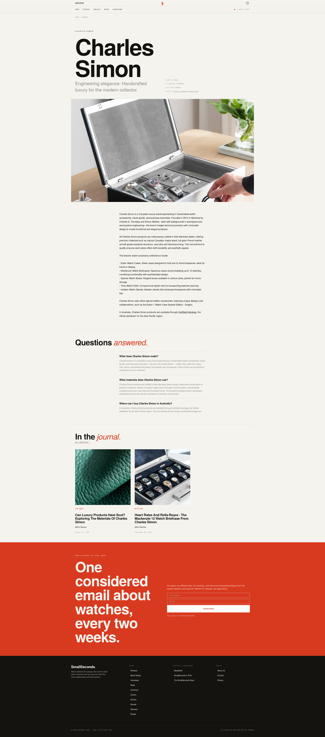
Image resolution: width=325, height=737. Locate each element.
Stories (86, 9)
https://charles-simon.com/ (186, 91)
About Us (221, 670)
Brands (85, 17)
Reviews (134, 670)
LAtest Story (243, 9)
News (133, 685)
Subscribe (79, 3)
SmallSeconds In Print (183, 675)
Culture (133, 694)
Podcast (97, 9)
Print (106, 9)
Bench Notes (136, 675)
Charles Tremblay (176, 84)
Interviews (135, 680)
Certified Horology (187, 312)
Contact (220, 675)
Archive (133, 699)
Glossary (134, 709)
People (133, 714)
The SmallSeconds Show (184, 680)
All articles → (82, 442)
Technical (134, 690)
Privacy (220, 680)
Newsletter (178, 670)
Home (77, 9)
